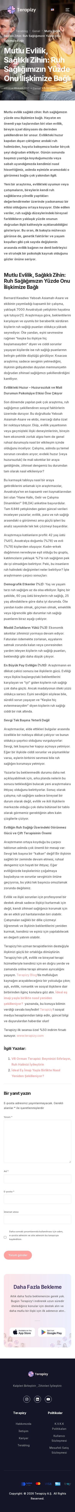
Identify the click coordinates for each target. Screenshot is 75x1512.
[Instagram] (26, 1399)
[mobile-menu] (63, 10)
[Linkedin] (37, 1399)
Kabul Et (37, 1483)
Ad (6, 1171)
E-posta (9, 1191)
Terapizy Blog (27, 975)
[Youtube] (48, 1399)
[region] (37, 1469)
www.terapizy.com (30, 1036)
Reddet (37, 1504)
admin (7, 88)
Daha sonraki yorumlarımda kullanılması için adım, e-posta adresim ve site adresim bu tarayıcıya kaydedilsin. (36, 1235)
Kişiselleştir (37, 1494)
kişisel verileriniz (51, 1463)
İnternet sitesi (11, 1212)
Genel (37, 88)
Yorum (8, 1117)
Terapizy (46, 1009)
